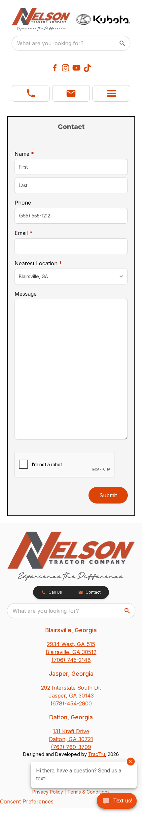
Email (34, 232)
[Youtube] (76, 67)
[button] (31, 93)
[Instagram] (65, 67)
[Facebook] (55, 67)
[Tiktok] (87, 67)
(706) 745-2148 (71, 660)
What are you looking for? (50, 43)
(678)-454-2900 (71, 703)
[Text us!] (116, 801)
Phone (23, 202)
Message (26, 293)
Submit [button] (108, 495)
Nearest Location (49, 263)
